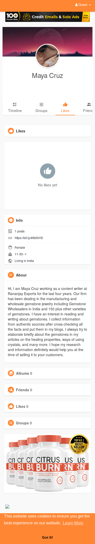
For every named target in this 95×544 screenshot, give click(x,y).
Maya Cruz (47, 75)
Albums (22, 373)
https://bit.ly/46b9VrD (29, 237)
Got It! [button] (47, 537)
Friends (22, 390)
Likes (20, 406)
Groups (22, 423)
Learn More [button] (73, 523)
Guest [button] (83, 4)
